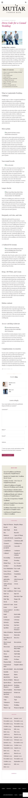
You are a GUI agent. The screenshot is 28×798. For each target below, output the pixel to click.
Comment (5, 409)
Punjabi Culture (18, 664)
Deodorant (17, 557)
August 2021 (7, 764)
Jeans (15, 604)
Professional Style (7, 665)
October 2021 (7, 761)
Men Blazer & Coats (8, 638)
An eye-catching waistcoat (10, 85)
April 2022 (6, 753)
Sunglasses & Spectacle (8, 693)
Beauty (6, 527)
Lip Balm (16, 622)
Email (4, 436)
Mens (5, 654)
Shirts (15, 674)
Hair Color (17, 588)
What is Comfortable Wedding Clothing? (13, 72)
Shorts (16, 677)
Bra (5, 532)
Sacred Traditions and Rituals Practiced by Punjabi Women (12, 472)
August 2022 (17, 748)
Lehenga (16, 619)
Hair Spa (6, 596)
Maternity (17, 635)
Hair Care (6, 588)
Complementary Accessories (10, 86)
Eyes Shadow (18, 566)
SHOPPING (7, 677)
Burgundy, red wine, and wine (10, 78)
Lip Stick (6, 628)
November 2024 (18, 723)
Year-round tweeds (8, 75)
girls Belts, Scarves (7, 580)
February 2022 (8, 756)
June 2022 (6, 750)
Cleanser (6, 543)
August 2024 (7, 729)
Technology (17, 697)
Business (6, 535)
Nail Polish (17, 654)
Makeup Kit (17, 632)
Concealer (17, 546)
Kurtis (5, 617)
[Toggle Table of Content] (20, 70)
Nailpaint (6, 656)
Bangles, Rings (18, 524)
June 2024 (6, 732)
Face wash (17, 568)
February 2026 (8, 718)
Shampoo (6, 674)
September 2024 (18, 726)
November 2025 (18, 721)
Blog (14, 20)
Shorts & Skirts (8, 680)
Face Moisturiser (8, 568)
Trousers (16, 702)
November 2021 (18, 758)
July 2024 (16, 729)
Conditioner (7, 550)
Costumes (17, 550)
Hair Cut (6, 593)
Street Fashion (8, 690)
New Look (17, 656)
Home (3, 788)
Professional (17, 662)
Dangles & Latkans (17, 554)
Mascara (6, 635)
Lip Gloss (6, 625)
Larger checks (7, 77)
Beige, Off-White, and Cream (10, 81)
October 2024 (7, 726)
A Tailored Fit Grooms (9, 80)
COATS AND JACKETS (7, 547)
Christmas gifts (18, 540)
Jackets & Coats (8, 604)
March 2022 (17, 753)
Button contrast (7, 83)
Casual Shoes (18, 538)
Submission (22, 795)
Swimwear (17, 692)
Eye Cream (17, 563)
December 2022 (18, 742)
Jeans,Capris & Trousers (8, 610)
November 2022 (8, 745)
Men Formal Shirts (7, 643)
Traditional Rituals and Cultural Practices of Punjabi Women (13, 495)
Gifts (15, 576)
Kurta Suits (17, 614)
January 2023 (7, 742)
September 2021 (18, 761)
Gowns (16, 584)
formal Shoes (7, 574)
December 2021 (8, 758)
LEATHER (17, 617)
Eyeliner (6, 566)
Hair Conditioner (8, 591)
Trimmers (7, 702)
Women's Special (19, 708)
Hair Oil (16, 593)
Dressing (16, 560)
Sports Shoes (7, 682)
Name (4, 429)
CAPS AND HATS (8, 538)
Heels (5, 602)
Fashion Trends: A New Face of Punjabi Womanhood (13, 481)
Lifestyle (6, 622)
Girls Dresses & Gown (18, 580)
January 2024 (18, 737)
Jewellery (16, 610)
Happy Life (17, 599)
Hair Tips (6, 599)
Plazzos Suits (7, 662)
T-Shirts (6, 697)
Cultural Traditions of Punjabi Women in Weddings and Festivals (13, 486)
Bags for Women (8, 524)
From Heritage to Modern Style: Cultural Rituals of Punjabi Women (13, 490)
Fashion (16, 571)
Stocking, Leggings (16, 686)
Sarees (16, 672)
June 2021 (6, 767)
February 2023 (18, 740)
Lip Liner (16, 625)
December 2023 (8, 740)
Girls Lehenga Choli (8, 584)
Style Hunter (17, 690)
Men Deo (16, 637)
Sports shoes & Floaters (8, 686)
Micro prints (7, 73)
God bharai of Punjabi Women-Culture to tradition (12, 513)
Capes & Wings (18, 535)
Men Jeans (7, 646)
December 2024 (8, 723)
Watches (6, 705)
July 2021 (16, 764)
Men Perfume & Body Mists (18, 647)
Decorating (7, 557)
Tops (5, 699)
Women (15, 788)
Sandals (6, 672)
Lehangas (6, 619)
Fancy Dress (7, 571)
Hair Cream (17, 591)
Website (4, 442)
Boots (15, 530)
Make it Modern (8, 632)
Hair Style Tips (18, 596)
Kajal (5, 614)
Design (6, 560)
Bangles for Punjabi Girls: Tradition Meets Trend (14, 477)
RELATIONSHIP (8, 669)
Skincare (16, 680)
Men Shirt (6, 651)
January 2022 (18, 756)
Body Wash (7, 530)
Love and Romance (16, 628)
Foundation (17, 574)
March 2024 (17, 734)
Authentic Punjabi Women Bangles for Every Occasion (13, 504)
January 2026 (18, 718)
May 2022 (16, 750)
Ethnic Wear (7, 563)
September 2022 (8, 748)
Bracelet (16, 532)
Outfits (6, 659)
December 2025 (8, 721)
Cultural (6, 553)
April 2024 (6, 734)
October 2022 (18, 745)
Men (19, 788)
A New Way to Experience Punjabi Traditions (13, 499)
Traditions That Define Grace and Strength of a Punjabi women (13, 508)
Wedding (16, 705)
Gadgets (6, 576)
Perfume (16, 659)
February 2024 (8, 737)
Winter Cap (7, 708)
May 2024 (16, 732)
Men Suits (17, 651)
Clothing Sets (18, 543)
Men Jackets (17, 642)
